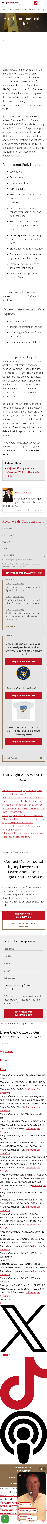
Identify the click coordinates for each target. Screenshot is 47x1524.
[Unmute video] (31, 1492)
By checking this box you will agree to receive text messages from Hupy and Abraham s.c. (23, 1000)
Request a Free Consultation (23, 915)
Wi (6, 1052)
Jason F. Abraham (22, 492)
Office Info (31, 1089)
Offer (8, 635)
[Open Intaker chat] (21, 1523)
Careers (13, 1483)
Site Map (10, 1495)
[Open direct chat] (40, 1469)
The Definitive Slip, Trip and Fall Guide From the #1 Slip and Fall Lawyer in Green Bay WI (23, 616)
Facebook (20, 509)
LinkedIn (37, 509)
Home (4, 9)
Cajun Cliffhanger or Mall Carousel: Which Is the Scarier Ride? (23, 472)
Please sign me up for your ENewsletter (18, 560)
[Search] (41, 758)
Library (9, 579)
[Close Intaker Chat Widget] (44, 1469)
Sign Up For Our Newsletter (23, 1469)
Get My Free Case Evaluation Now (23, 572)
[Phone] (35, 3)
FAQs (12, 9)
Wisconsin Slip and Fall (25, 9)
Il (4, 1060)
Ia (3, 1069)
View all (9, 626)
